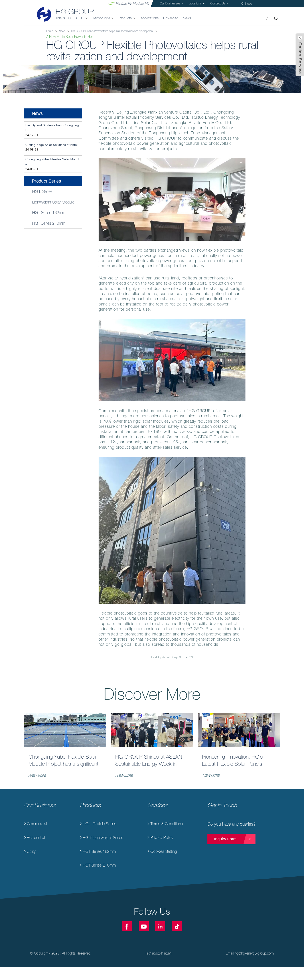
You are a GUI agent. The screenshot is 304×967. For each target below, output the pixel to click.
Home (49, 31)
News (62, 31)
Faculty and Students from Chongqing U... (52, 127)
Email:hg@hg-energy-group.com (250, 953)
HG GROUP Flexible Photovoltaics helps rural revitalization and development (112, 31)
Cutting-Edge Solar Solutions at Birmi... (52, 145)
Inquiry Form (225, 839)
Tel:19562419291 (158, 953)
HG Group (75, 11)
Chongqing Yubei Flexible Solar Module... (52, 161)
